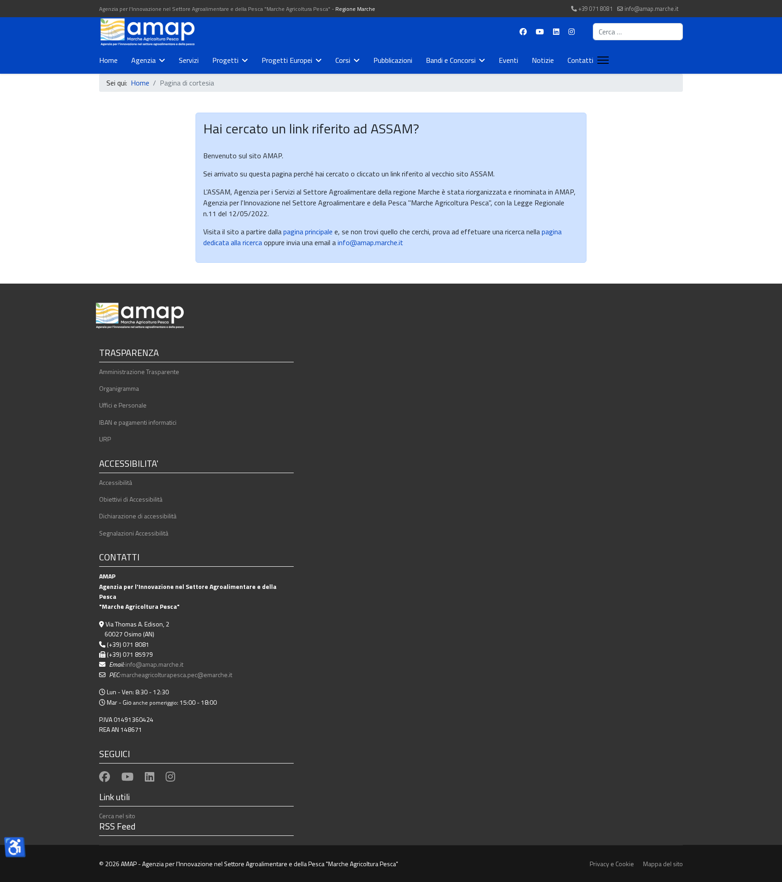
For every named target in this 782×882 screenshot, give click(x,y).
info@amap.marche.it (651, 9)
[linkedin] (149, 776)
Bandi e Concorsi (451, 60)
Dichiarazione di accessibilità (137, 516)
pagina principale (307, 231)
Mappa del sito (663, 863)
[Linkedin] (556, 31)
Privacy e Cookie (612, 863)
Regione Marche (355, 9)
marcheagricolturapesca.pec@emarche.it (176, 674)
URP (105, 439)
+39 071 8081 (595, 9)
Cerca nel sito (117, 815)
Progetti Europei (287, 60)
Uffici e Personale (123, 405)
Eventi (508, 60)
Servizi (189, 60)
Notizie (543, 60)
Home (108, 60)
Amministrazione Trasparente (139, 371)
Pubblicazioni (392, 60)
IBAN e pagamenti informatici (137, 422)
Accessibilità (115, 482)
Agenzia (143, 60)
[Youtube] (540, 31)
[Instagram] (571, 31)
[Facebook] (523, 31)
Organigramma (119, 388)
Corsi (342, 60)
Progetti (225, 60)
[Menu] (601, 60)
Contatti (580, 60)
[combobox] (638, 31)
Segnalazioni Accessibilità (133, 533)
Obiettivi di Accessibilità (130, 499)
